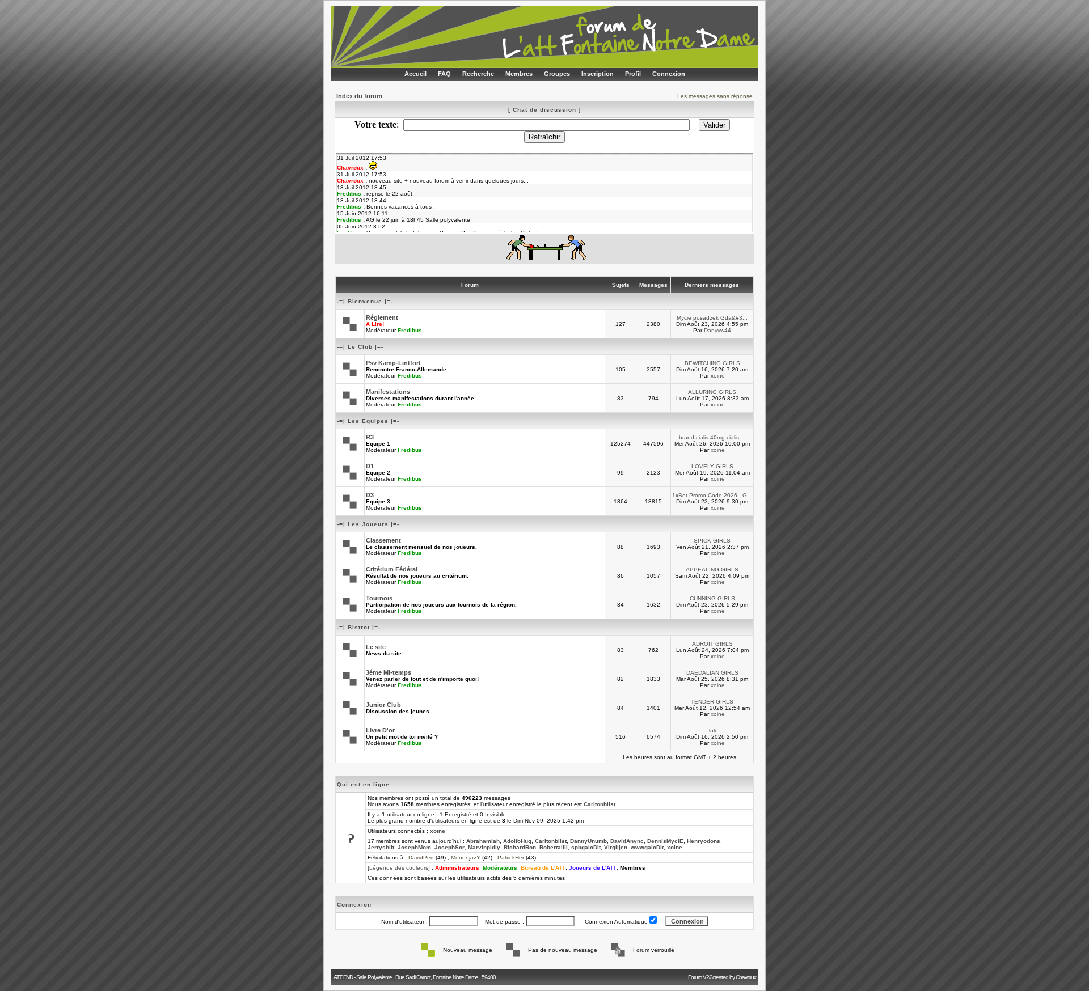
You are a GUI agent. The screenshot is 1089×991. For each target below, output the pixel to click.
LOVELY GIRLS (712, 466)
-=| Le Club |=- (360, 347)
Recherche (478, 73)
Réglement (382, 317)
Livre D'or (380, 730)
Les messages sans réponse (715, 96)
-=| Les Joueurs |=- (368, 524)
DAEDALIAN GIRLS (712, 673)
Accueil (415, 73)
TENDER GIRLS (712, 701)
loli (712, 730)
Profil (633, 73)
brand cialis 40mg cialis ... (712, 437)
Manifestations (388, 391)
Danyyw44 (717, 330)
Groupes (557, 73)
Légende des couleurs (398, 868)
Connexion (668, 73)
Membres (519, 73)
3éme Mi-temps (388, 672)
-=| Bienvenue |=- (365, 301)
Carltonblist (599, 804)
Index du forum (359, 95)
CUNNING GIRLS (712, 598)
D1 (370, 466)
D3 (370, 495)
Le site (376, 646)
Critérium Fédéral (391, 569)
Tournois (379, 598)
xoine (718, 375)
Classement (383, 540)
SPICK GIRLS (712, 540)
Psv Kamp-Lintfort (393, 362)
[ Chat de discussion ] (544, 110)
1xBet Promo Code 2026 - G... (712, 495)
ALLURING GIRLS (712, 392)
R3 (370, 437)
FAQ (444, 73)
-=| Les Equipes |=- (368, 421)
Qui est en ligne (363, 784)
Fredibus (410, 330)
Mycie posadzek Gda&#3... (712, 318)
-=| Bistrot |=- (359, 627)
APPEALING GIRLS (712, 569)
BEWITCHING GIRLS (712, 363)
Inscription (597, 73)
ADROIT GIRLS (712, 644)
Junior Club (383, 704)
